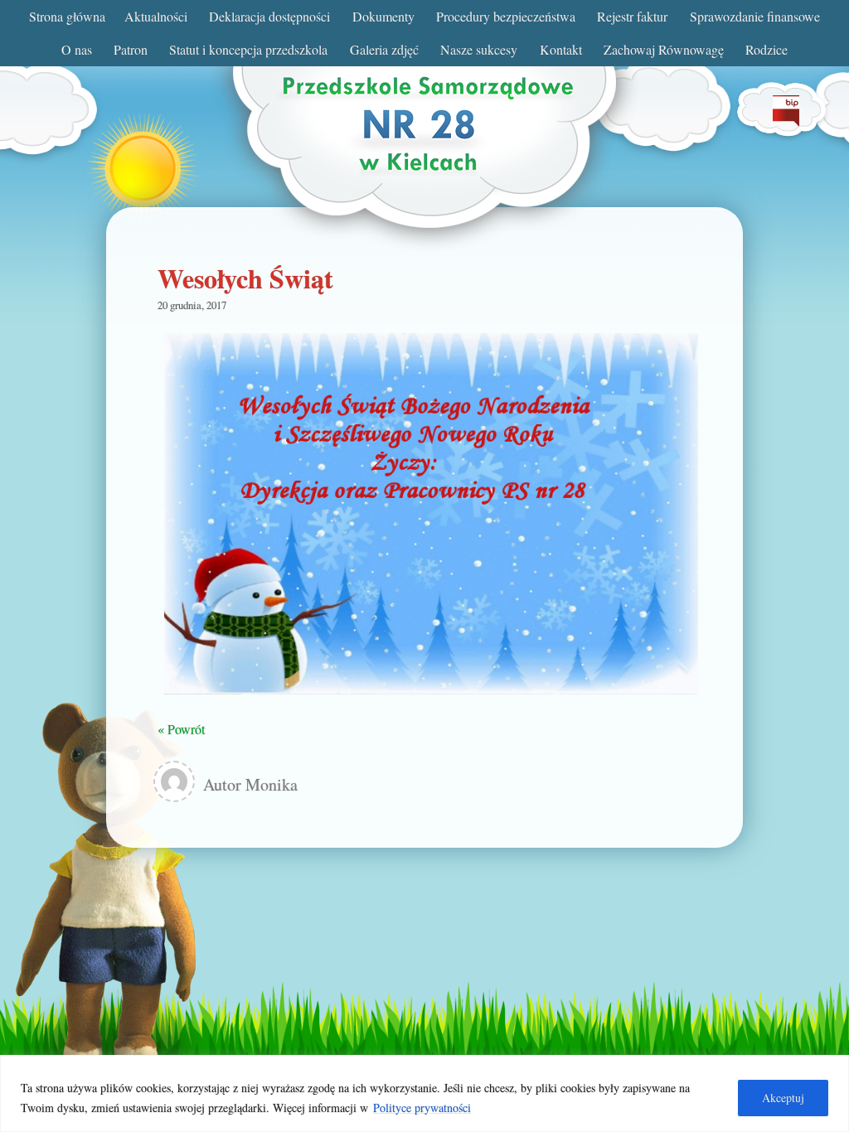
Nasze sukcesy (478, 49)
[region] (424, 1093)
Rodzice (766, 49)
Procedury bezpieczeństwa (505, 16)
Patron (131, 49)
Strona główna (67, 16)
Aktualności (155, 16)
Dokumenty (383, 16)
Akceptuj (783, 1097)
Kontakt (561, 49)
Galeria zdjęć (384, 49)
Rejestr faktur (632, 16)
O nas (76, 49)
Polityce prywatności (422, 1107)
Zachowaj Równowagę (664, 49)
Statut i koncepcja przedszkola (248, 49)
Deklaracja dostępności (269, 16)
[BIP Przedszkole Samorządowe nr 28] (786, 121)
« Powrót (181, 729)
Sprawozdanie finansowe (755, 16)
